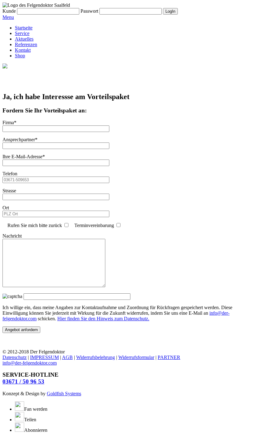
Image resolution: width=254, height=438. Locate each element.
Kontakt (23, 50)
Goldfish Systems (64, 393)
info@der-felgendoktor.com (29, 363)
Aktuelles (24, 39)
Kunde (9, 11)
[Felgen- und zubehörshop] (4, 66)
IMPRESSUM (44, 357)
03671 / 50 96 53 (23, 381)
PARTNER (169, 357)
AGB (67, 357)
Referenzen (26, 44)
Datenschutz (14, 357)
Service (22, 33)
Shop (20, 55)
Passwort (89, 11)
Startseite (24, 27)
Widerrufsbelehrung (95, 357)
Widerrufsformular (136, 357)
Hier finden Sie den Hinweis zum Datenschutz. (103, 318)
